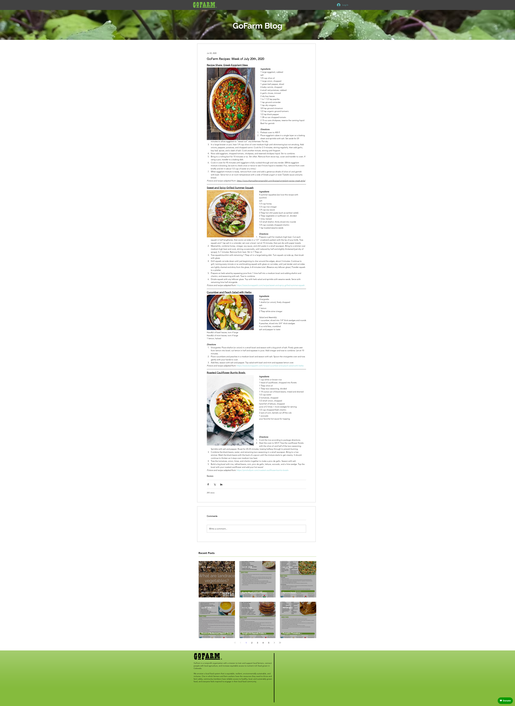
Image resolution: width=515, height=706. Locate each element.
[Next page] (274, 642)
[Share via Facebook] (208, 484)
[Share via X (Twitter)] (214, 484)
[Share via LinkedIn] (221, 484)
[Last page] (280, 642)
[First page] (235, 642)
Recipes (210, 476)
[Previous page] (240, 642)
